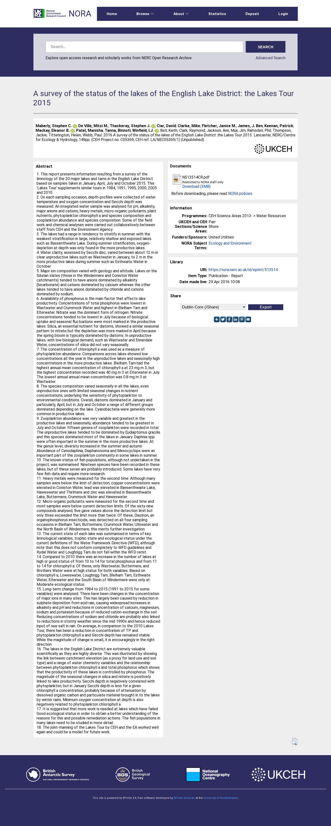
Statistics (217, 14)
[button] (294, 741)
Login (283, 14)
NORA (80, 14)
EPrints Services (184, 798)
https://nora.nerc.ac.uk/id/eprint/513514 (243, 269)
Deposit (252, 14)
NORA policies (240, 193)
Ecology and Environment (230, 243)
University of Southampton (221, 798)
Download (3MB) (196, 186)
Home (112, 14)
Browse (142, 14)
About (178, 14)
